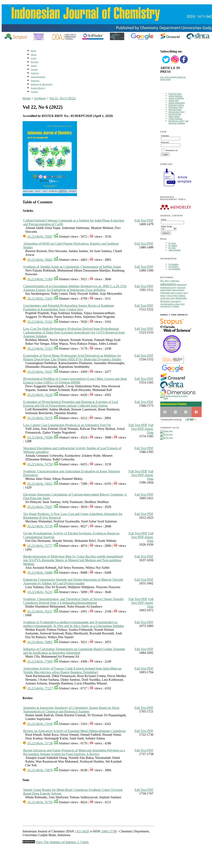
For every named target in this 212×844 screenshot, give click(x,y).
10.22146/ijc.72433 (40, 298)
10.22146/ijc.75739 (40, 526)
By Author (173, 245)
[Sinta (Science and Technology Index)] (172, 388)
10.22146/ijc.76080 (40, 572)
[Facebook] (184, 63)
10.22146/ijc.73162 (40, 321)
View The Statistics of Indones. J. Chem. (62, 842)
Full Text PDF (144, 220)
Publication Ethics (176, 105)
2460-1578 (108, 831)
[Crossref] (173, 380)
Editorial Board (175, 109)
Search (34, 65)
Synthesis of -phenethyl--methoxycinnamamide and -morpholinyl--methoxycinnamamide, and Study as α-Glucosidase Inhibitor (73, 624)
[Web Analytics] (29, 842)
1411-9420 (82, 831)
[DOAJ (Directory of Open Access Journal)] (172, 363)
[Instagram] (175, 63)
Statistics (35, 80)
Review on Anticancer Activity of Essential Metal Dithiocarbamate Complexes (74, 731)
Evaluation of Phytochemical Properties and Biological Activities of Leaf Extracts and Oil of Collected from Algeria (70, 403)
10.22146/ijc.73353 (40, 348)
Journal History (38, 88)
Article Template (175, 96)
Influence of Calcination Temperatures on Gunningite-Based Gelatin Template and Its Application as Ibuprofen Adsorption (74, 650)
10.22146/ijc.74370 (40, 418)
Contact (34, 92)
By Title (172, 248)
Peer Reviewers (175, 114)
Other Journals (175, 250)
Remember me (172, 150)
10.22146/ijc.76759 (40, 802)
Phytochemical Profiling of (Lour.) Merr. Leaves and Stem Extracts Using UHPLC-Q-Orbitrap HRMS (75, 380)
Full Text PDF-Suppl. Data (142, 428)
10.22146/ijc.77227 (40, 688)
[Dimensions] (177, 394)
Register (35, 62)
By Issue (172, 243)
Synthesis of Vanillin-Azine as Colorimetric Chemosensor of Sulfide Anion (72, 266)
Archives (35, 73)
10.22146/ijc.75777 (40, 545)
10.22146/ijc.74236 (40, 395)
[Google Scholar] (172, 372)
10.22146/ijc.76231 (40, 592)
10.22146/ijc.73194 (40, 724)
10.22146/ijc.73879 (40, 770)
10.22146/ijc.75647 (40, 507)
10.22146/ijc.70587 (40, 236)
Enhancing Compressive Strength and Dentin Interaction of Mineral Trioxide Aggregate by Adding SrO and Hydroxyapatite (73, 581)
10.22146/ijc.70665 (40, 259)
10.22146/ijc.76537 (40, 611)
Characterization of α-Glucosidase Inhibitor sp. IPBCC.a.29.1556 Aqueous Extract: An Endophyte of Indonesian (74, 288)
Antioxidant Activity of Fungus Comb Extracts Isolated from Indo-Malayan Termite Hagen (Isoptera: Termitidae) (72, 670)
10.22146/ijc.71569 (40, 279)
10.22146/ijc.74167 (40, 371)
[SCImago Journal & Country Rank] (174, 398)
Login (33, 58)
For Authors (173, 266)
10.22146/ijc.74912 (40, 483)
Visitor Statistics (175, 118)
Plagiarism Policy (176, 107)
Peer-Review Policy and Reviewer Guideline (178, 122)
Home (33, 51)
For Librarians (174, 269)
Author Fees (174, 100)
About (34, 54)
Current (34, 69)
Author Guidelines (176, 98)
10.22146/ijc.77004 (40, 661)
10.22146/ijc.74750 (40, 464)
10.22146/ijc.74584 (40, 437)
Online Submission (177, 102)
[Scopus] (172, 324)
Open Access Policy (177, 112)
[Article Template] (175, 187)
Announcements (38, 77)
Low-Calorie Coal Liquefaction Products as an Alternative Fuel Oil (67, 425)
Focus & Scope (175, 93)
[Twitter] (166, 63)
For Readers (173, 264)
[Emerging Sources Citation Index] (172, 355)
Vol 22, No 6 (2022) (62, 98)
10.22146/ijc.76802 (40, 642)
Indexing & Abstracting (42, 84)
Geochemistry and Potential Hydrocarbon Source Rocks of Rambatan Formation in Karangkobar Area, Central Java (68, 307)
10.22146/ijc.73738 (40, 743)
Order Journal (174, 116)
